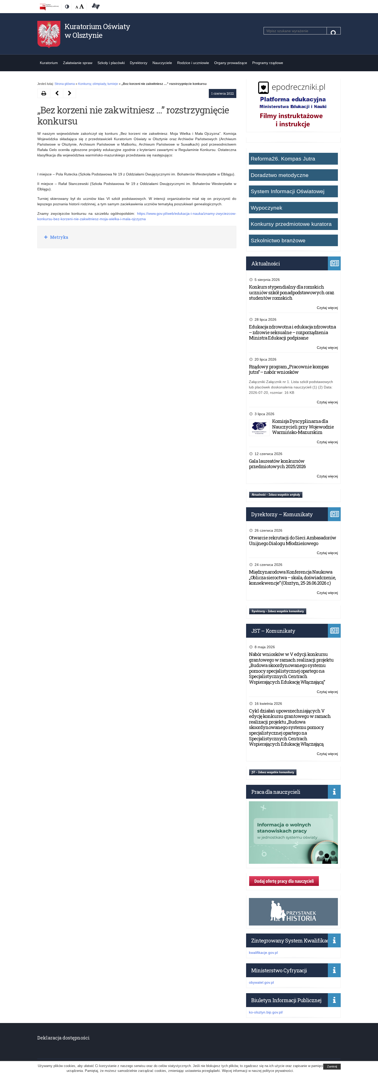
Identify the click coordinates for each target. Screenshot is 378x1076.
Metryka (58, 237)
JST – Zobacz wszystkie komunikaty (273, 772)
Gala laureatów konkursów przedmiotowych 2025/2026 (277, 464)
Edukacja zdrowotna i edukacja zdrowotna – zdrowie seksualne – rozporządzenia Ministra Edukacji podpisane (292, 332)
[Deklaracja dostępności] (95, 7)
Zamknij (332, 1066)
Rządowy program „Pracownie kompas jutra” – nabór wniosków (289, 369)
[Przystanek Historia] (293, 923)
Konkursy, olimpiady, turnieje (98, 84)
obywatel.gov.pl (261, 982)
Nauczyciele (162, 63)
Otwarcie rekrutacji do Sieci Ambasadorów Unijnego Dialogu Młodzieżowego (292, 540)
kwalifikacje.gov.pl (263, 952)
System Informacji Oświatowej (288, 191)
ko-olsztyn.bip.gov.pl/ (266, 1012)
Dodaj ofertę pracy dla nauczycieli (284, 881)
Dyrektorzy (138, 63)
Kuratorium (49, 63)
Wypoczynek (266, 208)
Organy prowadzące (230, 63)
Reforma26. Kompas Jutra (283, 159)
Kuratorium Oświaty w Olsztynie (97, 31)
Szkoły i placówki (111, 63)
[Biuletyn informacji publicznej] (49, 7)
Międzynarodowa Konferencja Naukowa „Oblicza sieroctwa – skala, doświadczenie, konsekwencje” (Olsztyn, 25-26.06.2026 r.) (292, 577)
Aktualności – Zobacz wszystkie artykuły (276, 494)
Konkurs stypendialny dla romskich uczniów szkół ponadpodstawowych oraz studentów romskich (291, 292)
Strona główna (65, 84)
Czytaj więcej (327, 308)
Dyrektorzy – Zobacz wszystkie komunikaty (278, 611)
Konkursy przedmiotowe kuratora (291, 224)
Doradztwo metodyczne (280, 175)
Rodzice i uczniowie (193, 63)
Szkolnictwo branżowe (278, 240)
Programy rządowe (267, 63)
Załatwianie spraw (77, 63)
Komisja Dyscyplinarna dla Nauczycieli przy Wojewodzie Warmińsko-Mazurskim (303, 426)
